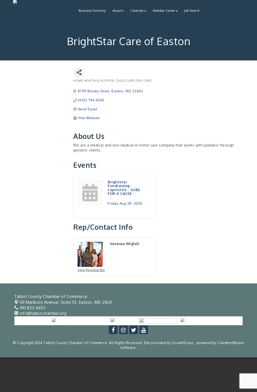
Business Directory (92, 11)
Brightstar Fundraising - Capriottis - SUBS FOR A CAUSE (124, 188)
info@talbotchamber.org (42, 313)
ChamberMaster (230, 343)
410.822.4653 (32, 307)
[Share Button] (79, 72)
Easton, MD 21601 (66, 302)
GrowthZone (182, 343)
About (116, 11)
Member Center (164, 11)
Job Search (192, 11)
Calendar (137, 11)
